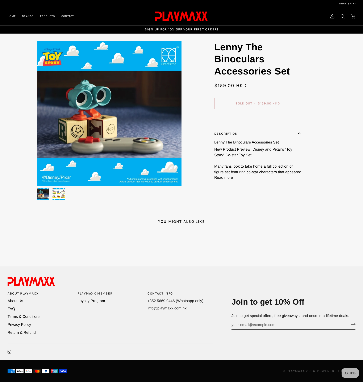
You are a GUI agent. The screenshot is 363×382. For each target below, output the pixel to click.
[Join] (352, 324)
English (345, 3)
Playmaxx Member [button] (95, 293)
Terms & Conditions (24, 316)
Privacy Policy (19, 324)
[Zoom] (109, 113)
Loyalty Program (91, 301)
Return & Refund (22, 332)
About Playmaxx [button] (23, 293)
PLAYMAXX (296, 371)
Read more (223, 177)
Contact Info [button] (160, 293)
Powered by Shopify (336, 371)
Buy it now (257, 118)
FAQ (11, 309)
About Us (15, 301)
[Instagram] (9, 352)
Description (226, 134)
